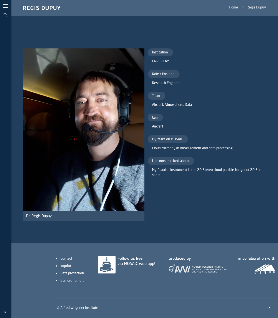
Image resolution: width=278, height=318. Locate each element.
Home (233, 7)
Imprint (65, 265)
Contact (66, 258)
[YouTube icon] (5, 312)
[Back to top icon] (257, 309)
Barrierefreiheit (72, 280)
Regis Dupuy (256, 7)
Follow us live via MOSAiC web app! (136, 261)
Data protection (72, 273)
